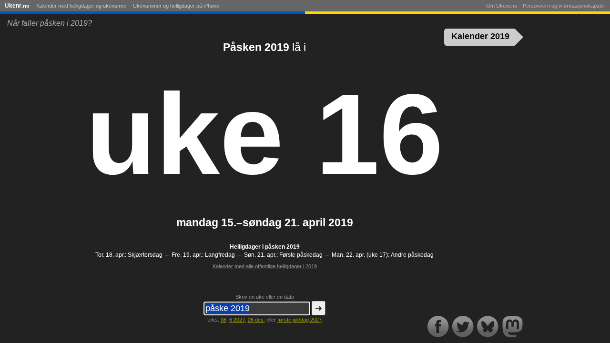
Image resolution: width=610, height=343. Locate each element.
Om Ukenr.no (501, 6)
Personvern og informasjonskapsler (564, 6)
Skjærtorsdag (145, 255)
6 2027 (237, 320)
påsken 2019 (282, 246)
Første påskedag (301, 255)
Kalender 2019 (480, 36)
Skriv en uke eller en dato (264, 297)
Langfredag (220, 255)
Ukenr (17, 5)
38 (223, 320)
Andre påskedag (412, 255)
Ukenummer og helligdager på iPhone (176, 6)
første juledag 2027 (299, 320)
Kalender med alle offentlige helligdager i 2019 (265, 266)
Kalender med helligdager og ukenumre (81, 6)
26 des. (256, 320)
